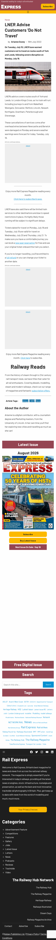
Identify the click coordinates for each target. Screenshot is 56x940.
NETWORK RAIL (15, 722)
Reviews (9, 864)
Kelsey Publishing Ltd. (14, 934)
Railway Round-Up (9, 732)
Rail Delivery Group (14, 728)
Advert (28, 146)
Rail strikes (42, 727)
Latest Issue (11, 849)
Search (48, 685)
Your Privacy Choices (28, 809)
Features (9, 837)
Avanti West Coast (16, 702)
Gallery (8, 841)
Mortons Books (19, 717)
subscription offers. (41, 390)
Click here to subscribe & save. (28, 199)
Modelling (36, 713)
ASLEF (5, 702)
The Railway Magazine (37, 739)
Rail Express (28, 727)
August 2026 (28, 453)
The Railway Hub (17, 740)
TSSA (44, 744)
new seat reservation (25, 243)
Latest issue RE (40, 709)
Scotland (5, 736)
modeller (28, 713)
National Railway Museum (33, 717)
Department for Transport (45, 702)
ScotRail (12, 736)
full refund (11, 257)
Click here (25, 358)
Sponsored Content (39, 735)
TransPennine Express (17, 744)
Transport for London (33, 744)
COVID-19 (33, 702)
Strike (8, 740)
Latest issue (27, 709)
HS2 (19, 709)
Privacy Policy (32, 934)
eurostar (30, 706)
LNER (32, 401)
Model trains (10, 717)
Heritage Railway (10, 709)
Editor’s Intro (11, 706)
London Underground (16, 713)
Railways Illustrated (24, 732)
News (7, 19)
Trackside (10, 868)
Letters (49, 709)
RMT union (41, 732)
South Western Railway (23, 736)
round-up (49, 732)
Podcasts (9, 860)
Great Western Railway (41, 706)
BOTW (26, 702)
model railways (46, 713)
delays (25, 401)
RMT (34, 732)
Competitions (11, 833)
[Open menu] (28, 12)
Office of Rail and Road (40, 722)
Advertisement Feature (16, 829)
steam (50, 736)
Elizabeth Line (21, 706)
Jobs (7, 845)
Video (8, 872)
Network (46, 717)
